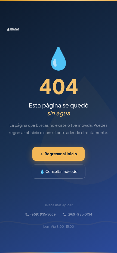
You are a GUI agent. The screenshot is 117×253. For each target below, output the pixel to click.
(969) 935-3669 (43, 214)
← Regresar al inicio (58, 153)
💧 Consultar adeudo (59, 171)
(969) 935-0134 (80, 214)
